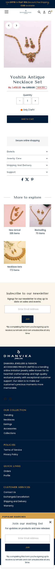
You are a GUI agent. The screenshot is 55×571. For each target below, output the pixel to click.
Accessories (10, 428)
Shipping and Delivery (15, 501)
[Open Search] (39, 12)
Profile (7, 475)
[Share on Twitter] (27, 180)
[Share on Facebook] (23, 180)
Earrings (8, 424)
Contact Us (10, 492)
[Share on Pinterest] (32, 180)
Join (28, 319)
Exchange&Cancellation (16, 496)
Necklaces (9, 419)
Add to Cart (27, 119)
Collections (10, 433)
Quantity (27, 95)
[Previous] (7, 4)
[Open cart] (49, 12)
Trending (8, 415)
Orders (7, 471)
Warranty (9, 505)
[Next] (47, 4)
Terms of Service (13, 449)
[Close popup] (50, 522)
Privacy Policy (11, 454)
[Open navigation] (6, 12)
